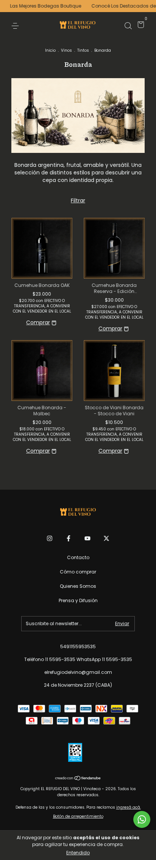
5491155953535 (78, 646)
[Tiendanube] (78, 779)
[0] (139, 26)
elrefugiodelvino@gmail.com (78, 672)
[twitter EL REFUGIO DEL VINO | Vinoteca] (106, 538)
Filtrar (78, 200)
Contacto (78, 557)
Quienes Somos (78, 586)
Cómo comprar (78, 572)
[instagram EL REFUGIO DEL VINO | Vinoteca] (50, 538)
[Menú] (16, 25)
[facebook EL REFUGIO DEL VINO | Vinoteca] (69, 538)
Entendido (78, 852)
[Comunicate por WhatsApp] (141, 819)
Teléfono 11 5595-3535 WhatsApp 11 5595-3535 (78, 659)
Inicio (50, 50)
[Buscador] (128, 25)
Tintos (83, 50)
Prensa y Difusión (78, 600)
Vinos (66, 50)
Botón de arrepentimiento (78, 816)
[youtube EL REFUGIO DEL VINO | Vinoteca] (87, 538)
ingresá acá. (128, 807)
